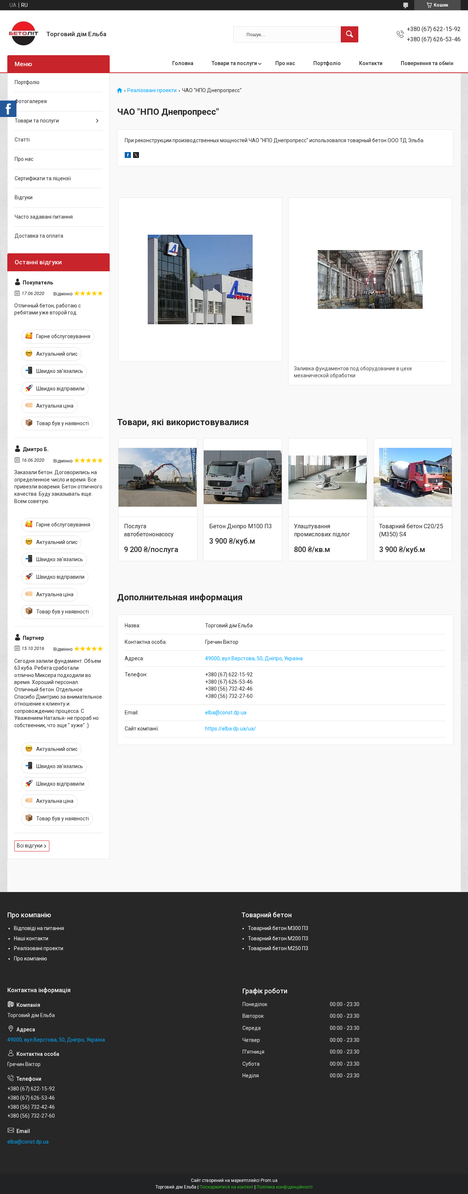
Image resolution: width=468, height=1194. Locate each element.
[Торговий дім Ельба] (24, 34)
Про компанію (30, 958)
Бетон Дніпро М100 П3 (240, 526)
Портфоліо (327, 63)
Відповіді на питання (39, 928)
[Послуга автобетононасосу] (157, 477)
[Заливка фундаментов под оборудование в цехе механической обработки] (370, 279)
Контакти (370, 63)
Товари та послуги (234, 63)
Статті (22, 140)
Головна (182, 63)
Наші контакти (31, 938)
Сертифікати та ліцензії (43, 178)
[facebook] (128, 156)
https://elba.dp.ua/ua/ (230, 729)
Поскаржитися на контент (226, 1187)
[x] (136, 156)
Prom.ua (269, 1180)
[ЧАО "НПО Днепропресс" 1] (200, 279)
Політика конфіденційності (285, 1187)
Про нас (285, 63)
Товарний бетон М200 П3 (278, 938)
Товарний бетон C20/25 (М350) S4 (411, 530)
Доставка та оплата (39, 236)
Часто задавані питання (44, 217)
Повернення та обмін (427, 63)
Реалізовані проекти (152, 90)
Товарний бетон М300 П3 (278, 928)
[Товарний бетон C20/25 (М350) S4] (413, 477)
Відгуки (24, 197)
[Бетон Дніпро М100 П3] (243, 477)
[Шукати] (349, 34)
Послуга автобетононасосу (149, 530)
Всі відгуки (29, 846)
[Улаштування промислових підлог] (327, 477)
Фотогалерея (31, 101)
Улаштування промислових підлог (322, 530)
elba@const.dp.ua (225, 712)
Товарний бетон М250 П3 (278, 948)
